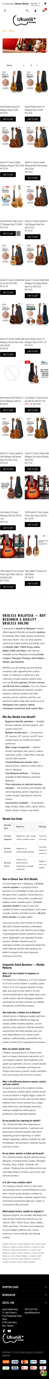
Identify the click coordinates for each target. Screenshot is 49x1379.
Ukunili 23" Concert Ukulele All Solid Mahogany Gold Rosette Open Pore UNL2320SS (11, 456)
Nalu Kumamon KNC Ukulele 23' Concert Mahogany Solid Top (11, 399)
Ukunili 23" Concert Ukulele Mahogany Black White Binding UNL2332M (36, 165)
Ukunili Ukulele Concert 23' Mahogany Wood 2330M (35, 108)
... (18, 233)
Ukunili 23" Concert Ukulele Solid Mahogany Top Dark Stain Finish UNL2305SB (12, 342)
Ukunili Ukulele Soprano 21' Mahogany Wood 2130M (10, 108)
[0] (43, 10)
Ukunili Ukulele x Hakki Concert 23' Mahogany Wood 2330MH (11, 222)
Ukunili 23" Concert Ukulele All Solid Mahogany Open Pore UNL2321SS (36, 224)
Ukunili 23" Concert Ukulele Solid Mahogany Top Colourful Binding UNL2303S (37, 456)
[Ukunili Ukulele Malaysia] (24, 20)
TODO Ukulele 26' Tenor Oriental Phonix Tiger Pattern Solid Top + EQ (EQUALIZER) (12, 574)
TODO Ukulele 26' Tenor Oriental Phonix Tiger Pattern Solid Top (36, 514)
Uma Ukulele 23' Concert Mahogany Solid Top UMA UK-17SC (11, 515)
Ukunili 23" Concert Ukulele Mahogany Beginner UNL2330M (12, 164)
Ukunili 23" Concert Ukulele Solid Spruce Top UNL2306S (12, 281)
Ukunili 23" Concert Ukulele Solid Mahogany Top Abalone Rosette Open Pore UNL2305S (37, 283)
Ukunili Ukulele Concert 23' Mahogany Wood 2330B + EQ (35, 340)
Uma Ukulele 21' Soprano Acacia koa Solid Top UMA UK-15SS (36, 399)
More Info (34, 3)
